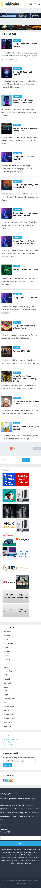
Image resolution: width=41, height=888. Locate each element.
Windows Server (10, 718)
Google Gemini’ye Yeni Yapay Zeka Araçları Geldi (25, 214)
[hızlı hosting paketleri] (20, 18)
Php (5, 691)
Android (16, 266)
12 (21, 448)
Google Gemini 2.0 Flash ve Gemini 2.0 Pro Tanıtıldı (25, 242)
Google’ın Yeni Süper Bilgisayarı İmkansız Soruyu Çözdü (25, 378)
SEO (5, 703)
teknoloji (19, 852)
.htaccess (7, 632)
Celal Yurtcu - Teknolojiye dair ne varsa (19, 880)
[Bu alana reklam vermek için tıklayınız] (9, 602)
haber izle (32, 857)
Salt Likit (17, 863)
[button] (33, 4)
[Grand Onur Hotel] (9, 574)
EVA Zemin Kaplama (27, 855)
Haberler (17, 40)
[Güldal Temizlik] (22, 560)
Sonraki (37, 448)
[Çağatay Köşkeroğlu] (22, 574)
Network (7, 679)
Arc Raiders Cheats (22, 857)
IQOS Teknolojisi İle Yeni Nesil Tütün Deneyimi (15, 799)
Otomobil (7, 683)
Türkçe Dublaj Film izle (9, 857)
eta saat (8, 860)
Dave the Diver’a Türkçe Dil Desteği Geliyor (14, 813)
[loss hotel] (22, 588)
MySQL (6, 675)
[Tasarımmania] (9, 588)
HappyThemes (20, 883)
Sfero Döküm (25, 860)
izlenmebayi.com (9, 742)
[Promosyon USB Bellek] (9, 560)
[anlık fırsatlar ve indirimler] (9, 531)
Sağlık (6, 695)
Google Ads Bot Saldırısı (24, 849)
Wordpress (8, 722)
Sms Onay (33, 860)
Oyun (6, 687)
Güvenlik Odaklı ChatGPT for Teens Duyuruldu (15, 816)
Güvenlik (7, 659)
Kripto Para (8, 671)
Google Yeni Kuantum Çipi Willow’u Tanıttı (24, 327)
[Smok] (22, 517)
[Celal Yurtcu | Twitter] (8, 781)
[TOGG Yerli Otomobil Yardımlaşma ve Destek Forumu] (9, 545)
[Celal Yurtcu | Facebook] (4, 781)
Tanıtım (6, 711)
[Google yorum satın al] (22, 485)
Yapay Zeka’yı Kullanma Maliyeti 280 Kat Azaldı (23, 101)
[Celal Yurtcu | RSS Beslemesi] (11, 781)
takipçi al (35, 852)
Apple (6, 640)
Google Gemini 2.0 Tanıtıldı (25, 297)
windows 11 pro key (14, 855)
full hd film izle (8, 744)
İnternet (7, 667)
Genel (6, 655)
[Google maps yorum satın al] (9, 485)
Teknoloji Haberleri (6, 849)
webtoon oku (16, 860)
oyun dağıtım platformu (11, 739)
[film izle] (9, 501)
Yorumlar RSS (5, 832)
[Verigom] (22, 545)
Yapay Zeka (17, 68)
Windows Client (9, 714)
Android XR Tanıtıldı (21, 351)
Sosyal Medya (9, 707)
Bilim (6, 647)
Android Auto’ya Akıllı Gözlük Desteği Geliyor (25, 129)
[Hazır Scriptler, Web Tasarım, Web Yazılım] (20, 29)
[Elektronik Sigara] (9, 517)
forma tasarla (27, 852)
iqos (14, 849)
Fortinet (7, 651)
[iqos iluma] (22, 501)
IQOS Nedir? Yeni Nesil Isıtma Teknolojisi (13, 809)
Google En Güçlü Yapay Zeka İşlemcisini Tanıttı (25, 186)
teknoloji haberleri (26, 863)
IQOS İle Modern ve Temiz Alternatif (12, 805)
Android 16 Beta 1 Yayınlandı (25, 269)
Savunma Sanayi (10, 699)
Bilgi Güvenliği (9, 643)
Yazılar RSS (4, 829)
